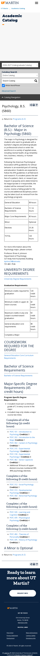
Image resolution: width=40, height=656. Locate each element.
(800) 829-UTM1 (23, 622)
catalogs (7, 653)
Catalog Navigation (12, 97)
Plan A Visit (10, 633)
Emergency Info (31, 638)
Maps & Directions (31, 633)
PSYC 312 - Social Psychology (22, 484)
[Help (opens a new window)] (36, 105)
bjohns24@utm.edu (12, 261)
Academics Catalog (18, 8)
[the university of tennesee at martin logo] (8, 3)
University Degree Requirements (17, 279)
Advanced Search (9, 91)
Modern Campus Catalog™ (24, 655)
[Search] (36, 80)
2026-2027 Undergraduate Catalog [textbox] (17, 65)
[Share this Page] (31, 105)
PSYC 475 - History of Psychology (23, 540)
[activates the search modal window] (31, 2)
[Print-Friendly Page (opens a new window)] (34, 105)
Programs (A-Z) (19, 119)
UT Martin (4, 8)
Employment (10, 638)
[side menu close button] (36, 3)
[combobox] (20, 65)
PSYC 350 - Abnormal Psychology (23, 496)
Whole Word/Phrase (12, 85)
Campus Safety (30, 635)
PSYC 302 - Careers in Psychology (23, 443)
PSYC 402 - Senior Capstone (21, 460)
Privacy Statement (12, 635)
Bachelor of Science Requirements (18, 375)
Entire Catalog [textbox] (9, 75)
